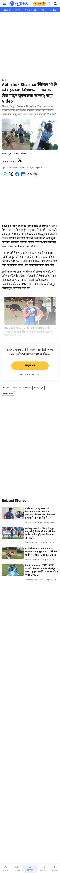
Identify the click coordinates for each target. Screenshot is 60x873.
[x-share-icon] (11, 176)
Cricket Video (8, 393)
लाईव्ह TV (43, 870)
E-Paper (17, 870)
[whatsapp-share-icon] (4, 176)
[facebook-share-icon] (17, 176)
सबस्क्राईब (41, 3)
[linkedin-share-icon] (23, 176)
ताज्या (17, 9)
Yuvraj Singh (38, 387)
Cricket (6, 387)
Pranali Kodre (9, 162)
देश (42, 9)
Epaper (7, 9)
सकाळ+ (54, 870)
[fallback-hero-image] (13, 513)
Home (5, 870)
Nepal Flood (30, 9)
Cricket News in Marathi (21, 387)
